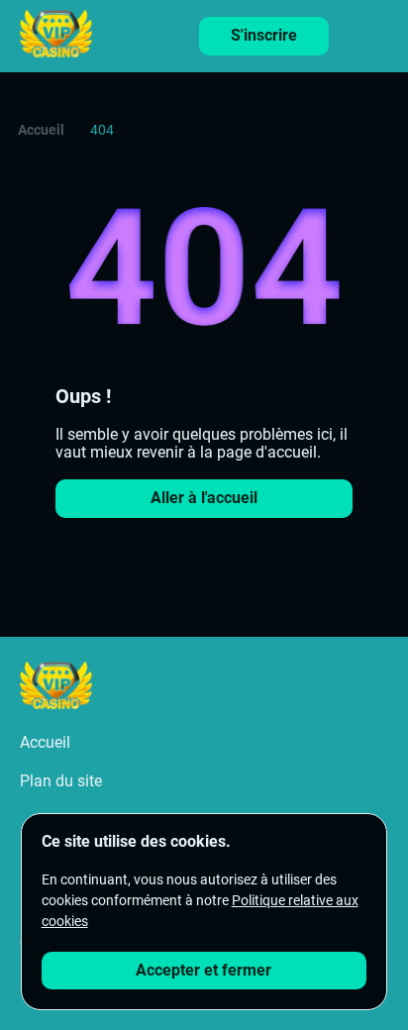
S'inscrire (264, 35)
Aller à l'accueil (204, 497)
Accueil (41, 130)
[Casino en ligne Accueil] (56, 35)
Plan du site (61, 781)
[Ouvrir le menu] (378, 30)
